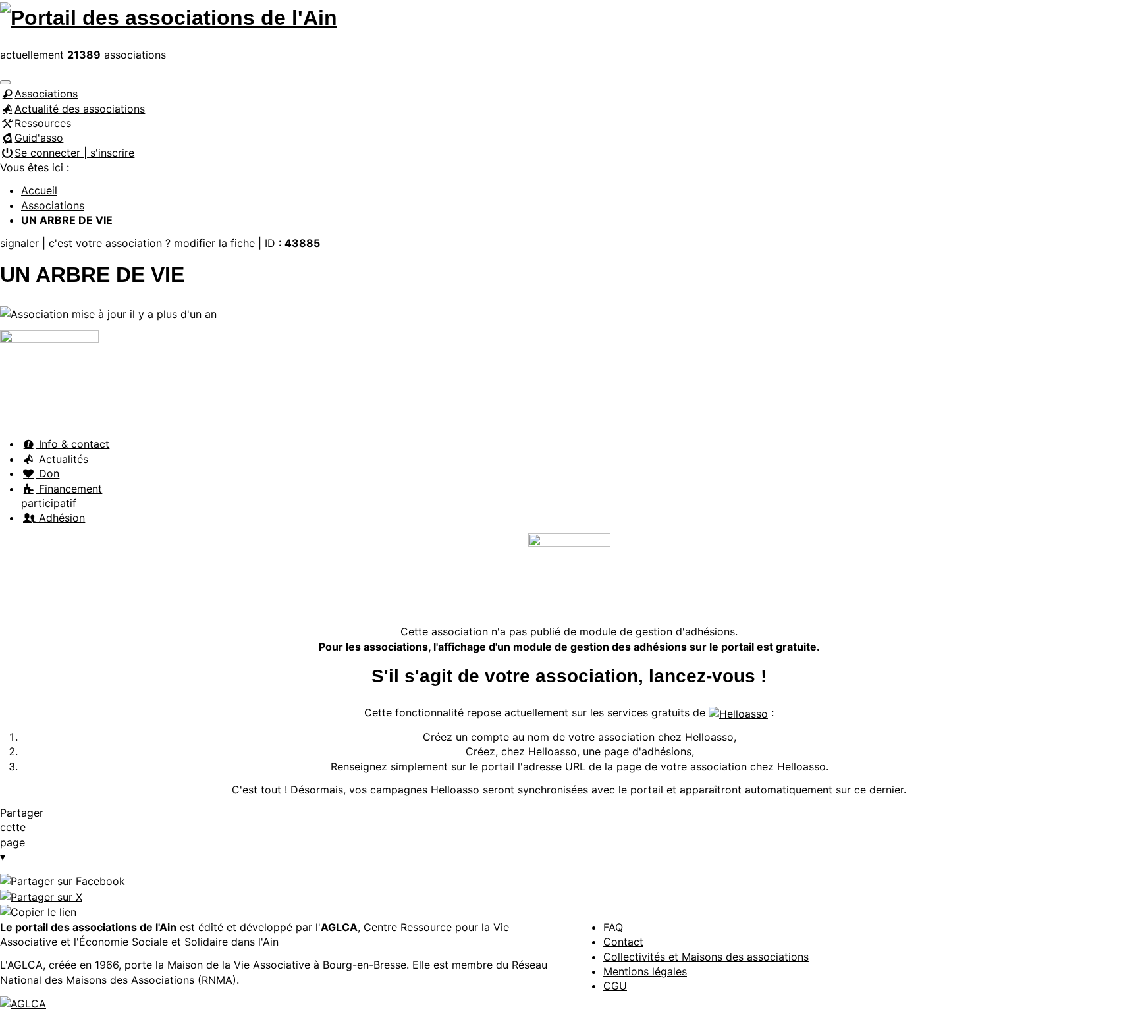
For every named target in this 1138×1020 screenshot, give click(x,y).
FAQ (613, 927)
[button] (5, 82)
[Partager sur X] (41, 895)
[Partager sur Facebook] (62, 879)
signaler (19, 243)
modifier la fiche (214, 243)
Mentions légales (645, 971)
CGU (615, 985)
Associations (46, 93)
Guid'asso (38, 137)
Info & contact (72, 443)
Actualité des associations (79, 108)
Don (47, 473)
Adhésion (60, 517)
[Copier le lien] (38, 911)
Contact (623, 941)
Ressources (42, 123)
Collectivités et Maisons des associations (706, 956)
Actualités (62, 459)
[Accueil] (168, 16)
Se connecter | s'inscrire (74, 152)
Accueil (39, 190)
